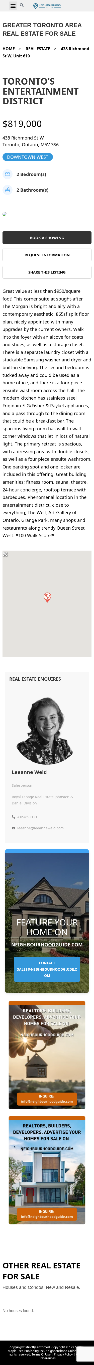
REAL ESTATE (38, 48)
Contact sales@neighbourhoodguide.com (47, 969)
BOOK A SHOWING (47, 237)
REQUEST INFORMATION (47, 254)
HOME (9, 48)
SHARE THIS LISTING (47, 272)
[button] (13, 5)
